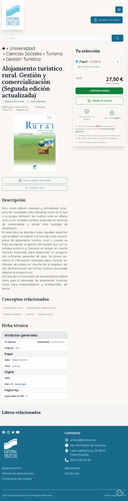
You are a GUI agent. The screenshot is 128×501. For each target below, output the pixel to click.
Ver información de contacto (88, 445)
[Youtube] (17, 432)
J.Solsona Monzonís (13, 101)
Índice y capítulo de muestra (37, 180)
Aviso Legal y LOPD (115, 495)
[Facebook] (3, 432)
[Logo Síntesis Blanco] (10, 448)
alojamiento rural (13, 307)
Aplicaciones (72, 468)
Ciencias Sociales (24, 54)
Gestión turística (12, 314)
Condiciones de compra (17, 478)
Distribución (72, 473)
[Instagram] (8, 432)
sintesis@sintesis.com (83, 440)
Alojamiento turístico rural (41, 307)
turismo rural (45, 314)
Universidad (22, 48)
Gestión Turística (23, 59)
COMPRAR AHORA (99, 90)
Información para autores (18, 473)
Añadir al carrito (102, 100)
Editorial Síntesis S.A (19, 495)
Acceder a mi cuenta (109, 20)
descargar (20, 384)
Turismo (54, 54)
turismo (30, 314)
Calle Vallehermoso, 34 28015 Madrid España (87, 452)
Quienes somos (11, 468)
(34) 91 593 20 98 (80, 460)
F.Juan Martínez (37, 101)
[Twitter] (13, 432)
